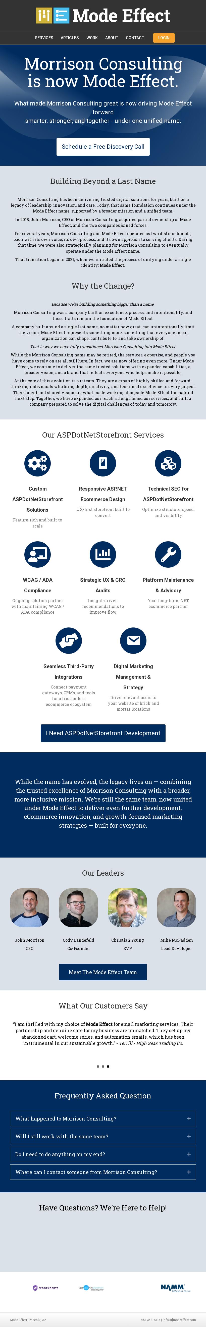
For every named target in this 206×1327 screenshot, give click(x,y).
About (111, 37)
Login (164, 37)
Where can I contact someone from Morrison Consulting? (86, 1177)
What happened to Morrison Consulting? (65, 1123)
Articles (70, 37)
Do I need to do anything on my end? (60, 1159)
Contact (135, 37)
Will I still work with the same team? (61, 1141)
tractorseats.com (40, 1030)
